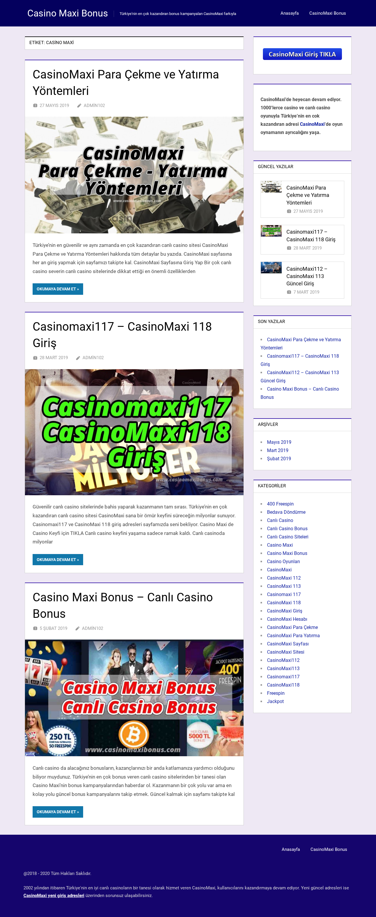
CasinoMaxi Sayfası (288, 644)
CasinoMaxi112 (283, 660)
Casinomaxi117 (283, 677)
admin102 (94, 105)
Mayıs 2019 (279, 442)
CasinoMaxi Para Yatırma (293, 635)
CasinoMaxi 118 (284, 602)
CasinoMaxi (312, 124)
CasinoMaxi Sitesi (285, 652)
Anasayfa (290, 13)
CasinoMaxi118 (283, 685)
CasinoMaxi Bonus (327, 13)
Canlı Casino (280, 520)
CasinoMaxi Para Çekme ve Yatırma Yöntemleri (307, 195)
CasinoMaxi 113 (284, 586)
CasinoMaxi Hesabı (287, 619)
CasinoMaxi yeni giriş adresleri (54, 895)
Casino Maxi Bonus (67, 13)
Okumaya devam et (56, 289)
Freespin (276, 693)
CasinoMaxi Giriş (284, 611)
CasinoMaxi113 (283, 668)
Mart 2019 (277, 450)
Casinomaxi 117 (284, 594)
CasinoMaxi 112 (284, 578)
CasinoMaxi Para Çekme (292, 627)
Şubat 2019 (279, 458)
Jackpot (275, 701)
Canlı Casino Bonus (287, 528)
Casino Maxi (280, 545)
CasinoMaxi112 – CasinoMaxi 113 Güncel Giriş (307, 276)
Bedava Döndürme (286, 512)
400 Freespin (280, 504)
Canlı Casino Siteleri (287, 537)
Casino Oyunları (283, 561)
